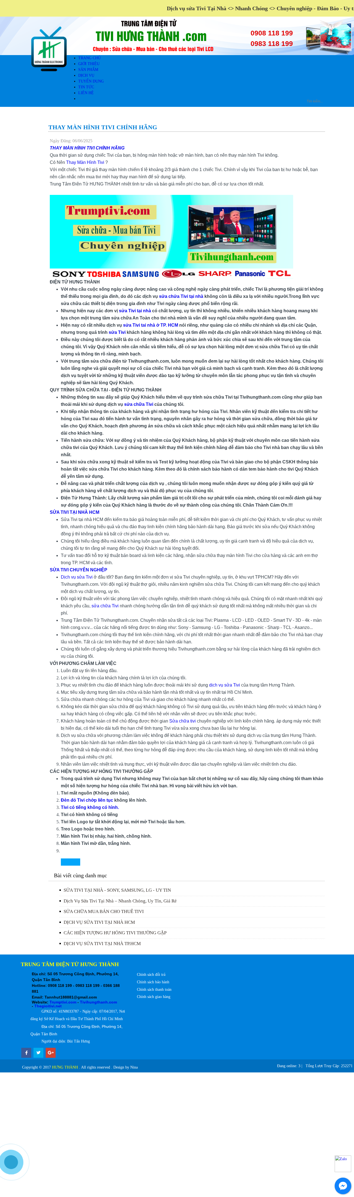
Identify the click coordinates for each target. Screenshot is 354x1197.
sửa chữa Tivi (138, 404)
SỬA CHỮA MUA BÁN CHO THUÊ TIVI (104, 911)
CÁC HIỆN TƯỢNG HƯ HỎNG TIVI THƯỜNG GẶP (115, 932)
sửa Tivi (117, 332)
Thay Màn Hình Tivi (85, 162)
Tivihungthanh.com (98, 1002)
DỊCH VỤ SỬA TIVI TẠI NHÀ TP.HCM (102, 943)
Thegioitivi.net (48, 1006)
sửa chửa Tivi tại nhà (181, 296)
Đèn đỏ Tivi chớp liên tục (87, 800)
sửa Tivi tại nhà (135, 310)
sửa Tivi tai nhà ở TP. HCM (150, 325)
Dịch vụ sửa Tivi (77, 577)
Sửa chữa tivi (182, 721)
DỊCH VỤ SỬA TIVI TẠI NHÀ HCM (99, 922)
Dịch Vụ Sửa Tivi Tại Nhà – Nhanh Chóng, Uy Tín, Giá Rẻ (120, 901)
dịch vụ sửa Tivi (225, 685)
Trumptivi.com (63, 1002)
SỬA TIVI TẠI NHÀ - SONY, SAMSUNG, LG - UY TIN (117, 890)
